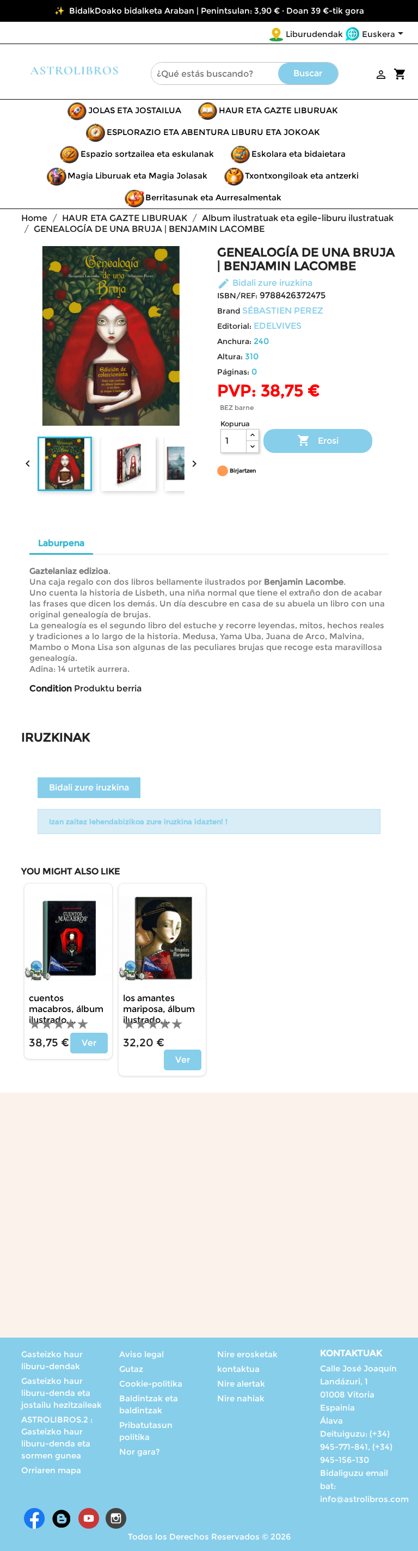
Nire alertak (241, 1383)
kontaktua (238, 1369)
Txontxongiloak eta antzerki (302, 175)
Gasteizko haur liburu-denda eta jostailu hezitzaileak (61, 1393)
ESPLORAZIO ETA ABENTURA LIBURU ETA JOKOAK (213, 132)
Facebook (34, 1518)
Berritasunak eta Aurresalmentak (213, 197)
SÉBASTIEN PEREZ (282, 310)
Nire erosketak (247, 1354)
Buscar (307, 73)
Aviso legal (141, 1354)
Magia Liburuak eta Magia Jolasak (137, 175)
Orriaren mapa (51, 1470)
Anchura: (234, 341)
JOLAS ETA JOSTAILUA (134, 110)
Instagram (116, 1518)
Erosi (318, 440)
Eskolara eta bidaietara (298, 154)
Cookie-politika (150, 1383)
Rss (61, 1518)
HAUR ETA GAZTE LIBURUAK (278, 110)
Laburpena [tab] (61, 543)
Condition (50, 688)
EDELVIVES (278, 326)
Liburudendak (314, 34)
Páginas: (233, 372)
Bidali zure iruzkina (264, 283)
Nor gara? (139, 1451)
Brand (228, 311)
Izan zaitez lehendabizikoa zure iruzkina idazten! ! (138, 821)
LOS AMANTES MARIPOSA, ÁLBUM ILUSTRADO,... (159, 1009)
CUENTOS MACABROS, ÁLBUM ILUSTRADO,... (66, 1009)
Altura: (230, 356)
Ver (89, 1043)
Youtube (88, 1518)
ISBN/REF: (237, 296)
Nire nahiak (241, 1398)
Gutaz (131, 1369)
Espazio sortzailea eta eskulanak (147, 154)
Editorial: (234, 326)
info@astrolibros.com (364, 1499)
